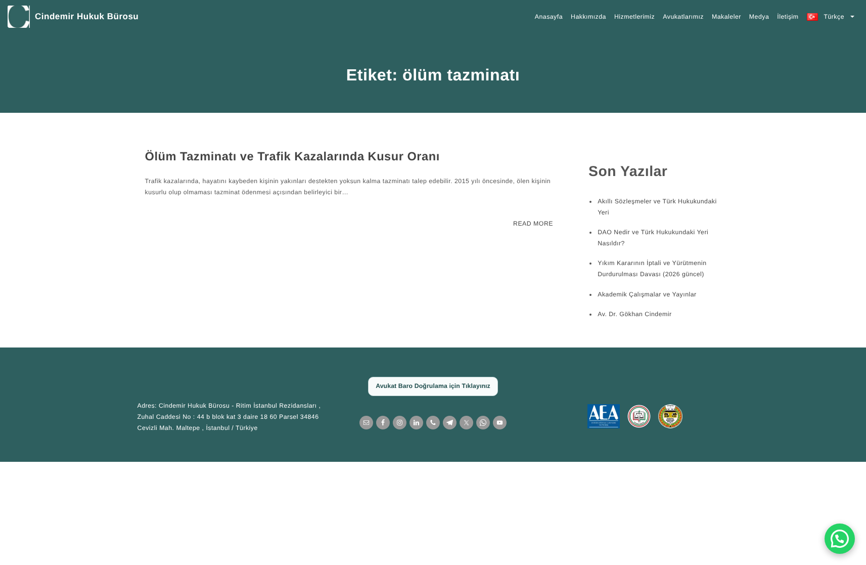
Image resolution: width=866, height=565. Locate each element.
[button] (840, 539)
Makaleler (726, 16)
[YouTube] (500, 422)
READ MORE (533, 223)
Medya (759, 16)
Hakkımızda (588, 16)
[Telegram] (450, 422)
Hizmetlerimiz (634, 16)
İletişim (787, 16)
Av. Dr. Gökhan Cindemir (634, 314)
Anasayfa (549, 16)
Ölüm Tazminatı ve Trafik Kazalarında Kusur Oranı (292, 156)
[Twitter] (466, 422)
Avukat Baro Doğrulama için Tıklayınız (433, 385)
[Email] (366, 422)
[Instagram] (399, 422)
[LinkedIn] (416, 422)
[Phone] (433, 422)
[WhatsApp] (483, 422)
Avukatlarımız (683, 16)
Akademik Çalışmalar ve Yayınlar (647, 294)
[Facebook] (383, 422)
